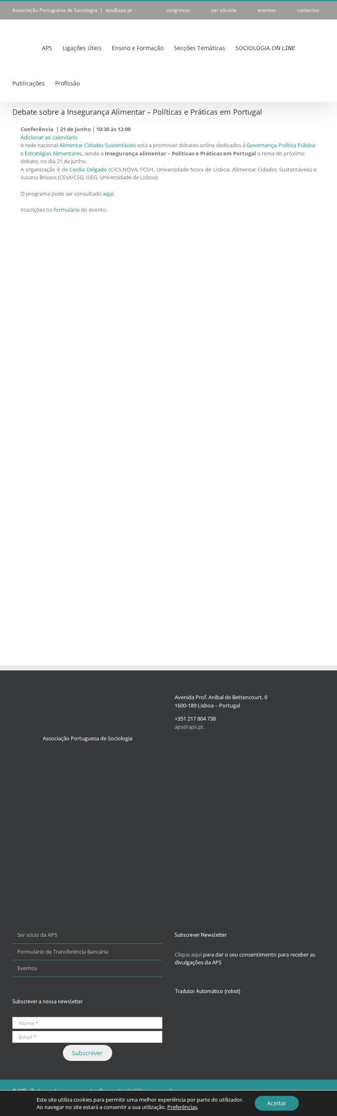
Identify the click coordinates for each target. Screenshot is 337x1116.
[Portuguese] (95, 83)
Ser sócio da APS (37, 934)
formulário (67, 209)
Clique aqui (188, 954)
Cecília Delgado (87, 169)
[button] (112, 83)
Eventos (27, 968)
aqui (108, 193)
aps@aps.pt (118, 10)
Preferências (182, 1107)
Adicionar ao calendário (49, 137)
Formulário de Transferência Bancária (62, 951)
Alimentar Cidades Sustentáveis (97, 145)
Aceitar (276, 1103)
